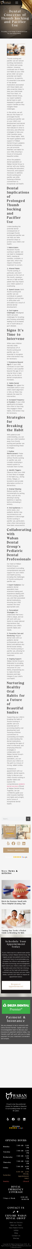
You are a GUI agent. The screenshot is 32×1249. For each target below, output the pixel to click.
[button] (16, 857)
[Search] (28, 819)
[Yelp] (8, 843)
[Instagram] (18, 843)
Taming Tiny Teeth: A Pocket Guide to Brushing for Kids (14, 932)
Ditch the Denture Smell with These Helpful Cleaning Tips (14, 902)
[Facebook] (13, 843)
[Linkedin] (23, 843)
